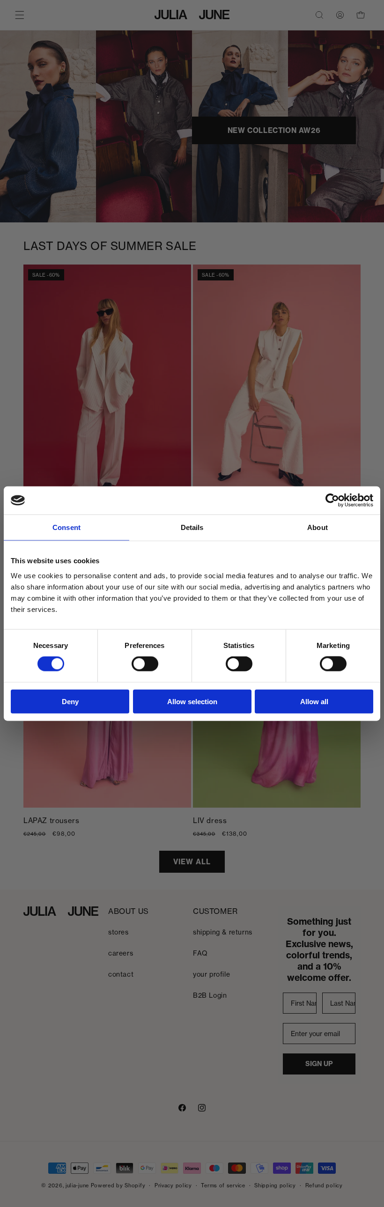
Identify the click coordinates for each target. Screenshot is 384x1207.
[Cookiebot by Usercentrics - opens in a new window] (332, 500)
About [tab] (317, 527)
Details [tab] (192, 527)
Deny (70, 701)
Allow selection (192, 701)
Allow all (314, 701)
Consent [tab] (66, 527)
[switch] (145, 663)
